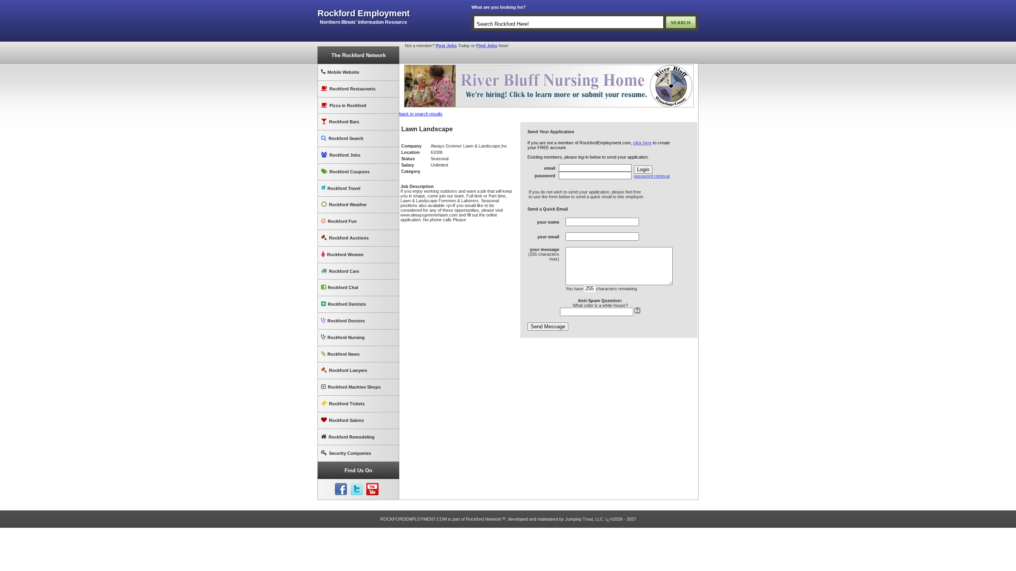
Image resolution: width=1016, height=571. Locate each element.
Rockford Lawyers (348, 370)
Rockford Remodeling (352, 437)
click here (642, 142)
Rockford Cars (344, 271)
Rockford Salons (346, 420)
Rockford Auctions (349, 238)
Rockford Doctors (346, 320)
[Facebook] (341, 489)
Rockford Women (345, 254)
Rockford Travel (343, 188)
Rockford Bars (344, 121)
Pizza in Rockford (347, 105)
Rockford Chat (343, 287)
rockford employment (364, 13)
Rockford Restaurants (352, 88)
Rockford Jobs (344, 155)
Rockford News (343, 354)
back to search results (421, 113)
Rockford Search (346, 138)
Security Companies (350, 453)
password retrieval (652, 176)
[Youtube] (372, 489)
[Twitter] (356, 489)
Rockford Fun (342, 221)
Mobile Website (343, 72)
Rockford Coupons (349, 171)
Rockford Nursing (346, 337)
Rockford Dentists (347, 304)
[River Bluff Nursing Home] (549, 66)
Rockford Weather (348, 204)
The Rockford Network (358, 55)
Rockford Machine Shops (354, 387)
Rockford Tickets (347, 403)
